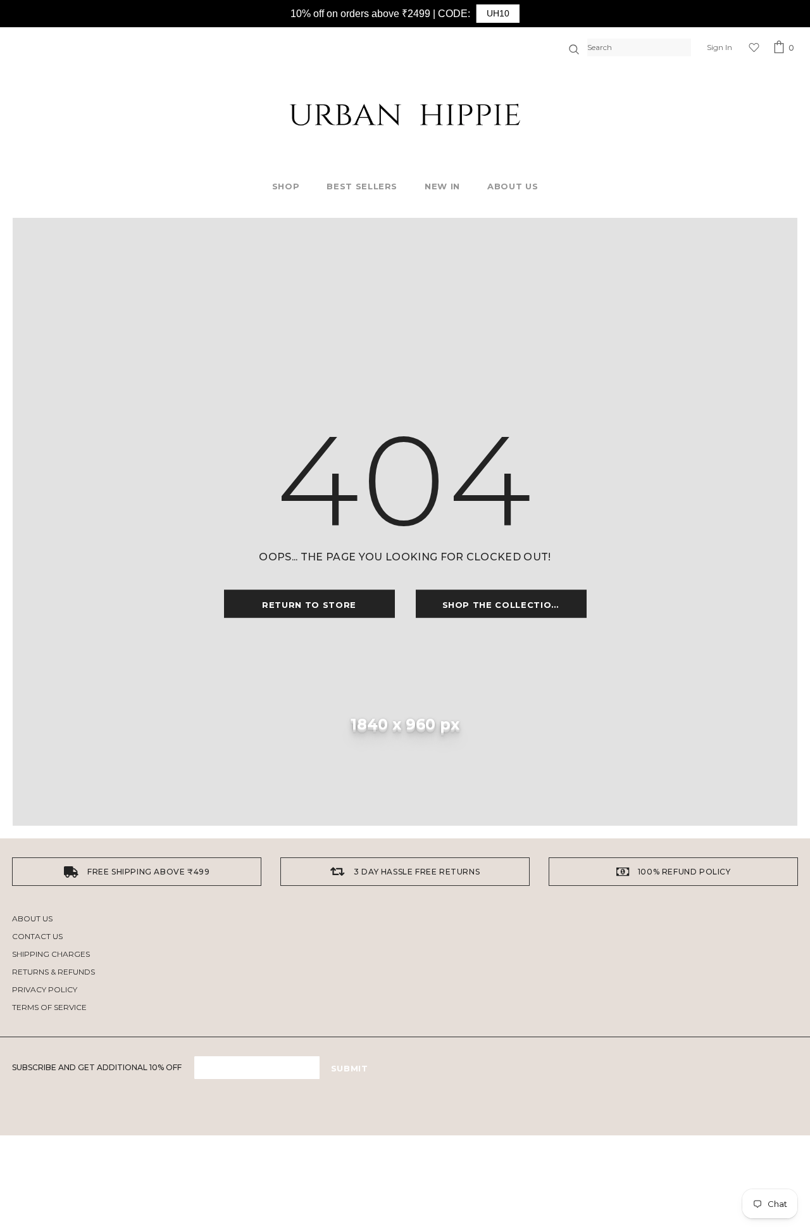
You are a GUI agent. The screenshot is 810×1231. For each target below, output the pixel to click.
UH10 (498, 13)
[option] (137, 871)
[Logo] (405, 114)
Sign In (719, 47)
